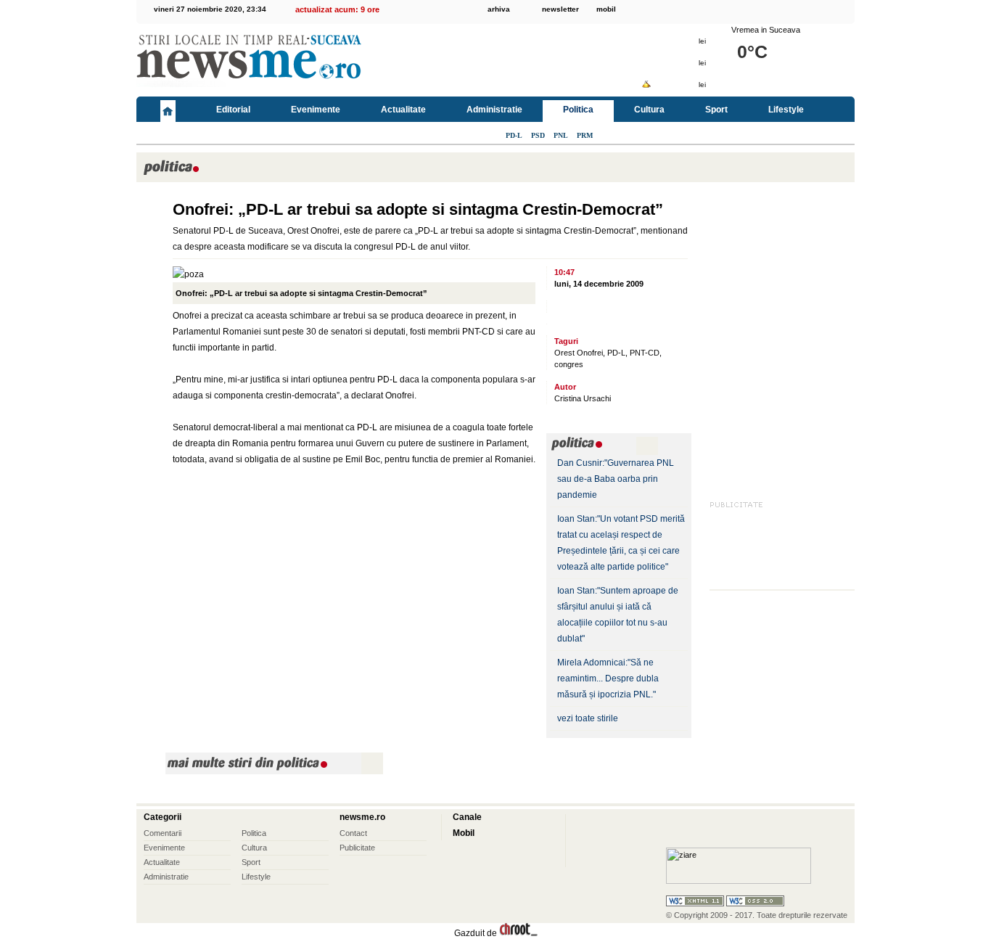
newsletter (560, 9)
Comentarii (162, 833)
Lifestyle (786, 109)
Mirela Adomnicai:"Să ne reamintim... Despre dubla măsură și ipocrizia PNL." (608, 678)
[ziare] (738, 881)
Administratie (494, 109)
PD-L (514, 135)
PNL (561, 135)
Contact (353, 833)
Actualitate (403, 109)
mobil (606, 9)
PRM (585, 135)
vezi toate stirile (587, 718)
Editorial (233, 109)
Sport (716, 109)
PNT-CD (644, 352)
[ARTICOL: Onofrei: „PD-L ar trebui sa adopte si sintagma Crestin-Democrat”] (151, 212)
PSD (538, 135)
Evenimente (315, 109)
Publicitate (357, 847)
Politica (578, 109)
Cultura (649, 109)
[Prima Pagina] (168, 109)
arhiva (499, 9)
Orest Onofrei (578, 352)
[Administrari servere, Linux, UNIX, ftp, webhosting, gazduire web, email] (518, 933)
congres (568, 364)
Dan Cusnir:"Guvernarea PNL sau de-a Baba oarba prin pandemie (615, 479)
